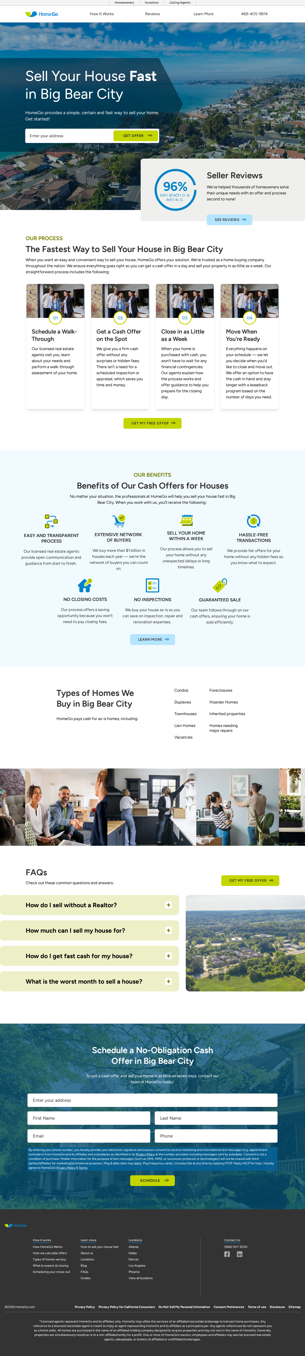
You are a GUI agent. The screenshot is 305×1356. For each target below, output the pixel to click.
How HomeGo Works (48, 1247)
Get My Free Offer (150, 423)
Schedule (150, 1180)
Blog (84, 1266)
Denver (134, 1259)
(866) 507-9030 (235, 1247)
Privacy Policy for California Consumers (126, 1307)
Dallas (133, 1253)
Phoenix (134, 1272)
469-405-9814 (254, 13)
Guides (86, 1278)
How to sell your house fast (100, 1247)
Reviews (152, 13)
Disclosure (277, 1307)
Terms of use (257, 1307)
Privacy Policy (145, 1154)
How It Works (102, 13)
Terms (83, 1168)
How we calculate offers (50, 1253)
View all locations (141, 1278)
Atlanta (133, 1247)
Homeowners (124, 2)
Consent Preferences (229, 1307)
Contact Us (232, 1240)
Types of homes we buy (49, 1259)
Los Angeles (137, 1266)
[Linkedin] (239, 1254)
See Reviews (227, 220)
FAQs (84, 1272)
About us (87, 1253)
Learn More (203, 13)
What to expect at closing (50, 1266)
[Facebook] (227, 1254)
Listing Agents (179, 2)
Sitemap (294, 1307)
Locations (87, 1259)
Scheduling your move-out (51, 1272)
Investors (152, 2)
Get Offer (133, 136)
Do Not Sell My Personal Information (184, 1307)
